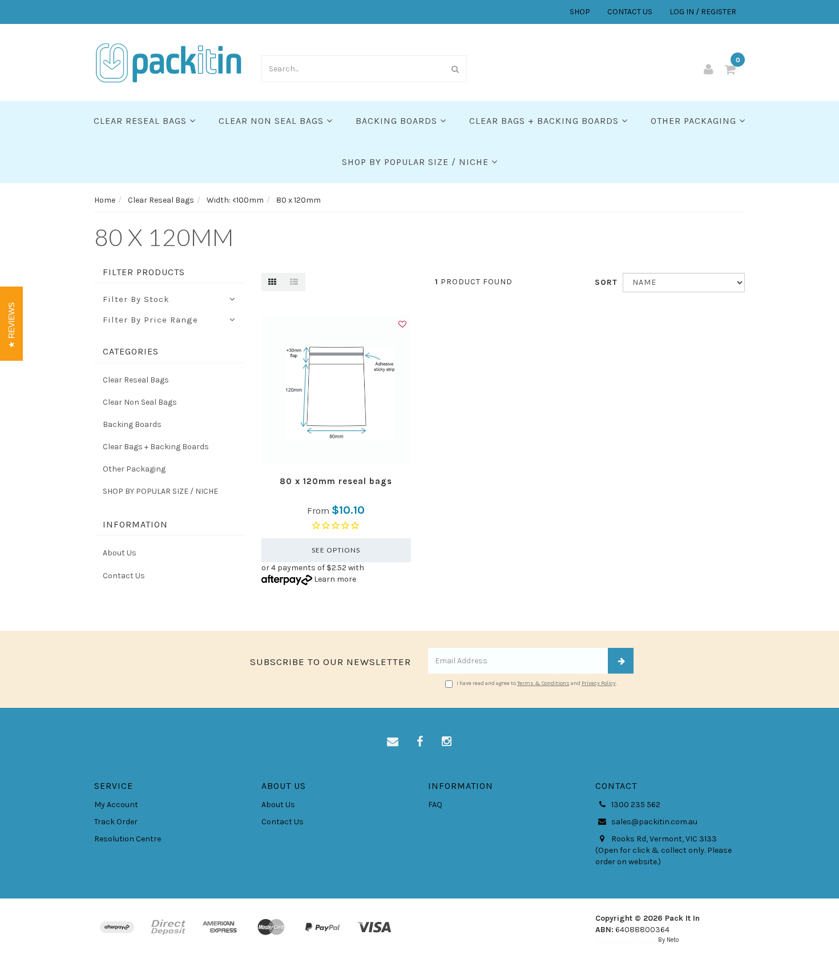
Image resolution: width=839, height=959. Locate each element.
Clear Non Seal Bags (272, 120)
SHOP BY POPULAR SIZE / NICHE (416, 161)
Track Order (116, 822)
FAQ (435, 804)
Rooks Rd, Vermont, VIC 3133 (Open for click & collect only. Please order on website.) (663, 850)
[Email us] (392, 742)
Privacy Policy (599, 683)
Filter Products (144, 272)
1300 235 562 (635, 804)
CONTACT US (629, 12)
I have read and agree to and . (537, 683)
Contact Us (124, 576)
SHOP (580, 12)
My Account (116, 804)
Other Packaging (695, 120)
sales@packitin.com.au (653, 822)
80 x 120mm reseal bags (336, 481)
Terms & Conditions (543, 683)
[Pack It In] (169, 62)
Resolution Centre (127, 839)
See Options (336, 550)
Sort (604, 282)
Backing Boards (398, 120)
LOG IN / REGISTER (702, 12)
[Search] (455, 69)
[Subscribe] (621, 661)
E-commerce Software (625, 940)
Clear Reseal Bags (141, 120)
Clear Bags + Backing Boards (545, 120)
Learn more (335, 579)
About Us (119, 553)
